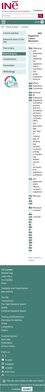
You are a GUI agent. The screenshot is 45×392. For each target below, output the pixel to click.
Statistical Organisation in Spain (17, 27)
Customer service (9, 336)
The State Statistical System (13, 304)
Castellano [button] (38, 10)
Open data (5, 339)
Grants (4, 323)
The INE (5, 297)
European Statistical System (13, 311)
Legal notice (6, 276)
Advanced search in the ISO (13, 40)
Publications (6, 343)
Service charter (8, 346)
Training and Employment (12, 317)
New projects (7, 292)
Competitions (7, 327)
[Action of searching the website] (40, 16)
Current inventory (10, 33)
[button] (39, 22)
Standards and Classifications (14, 288)
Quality (4, 307)
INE (2, 27)
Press (3, 283)
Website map (7, 273)
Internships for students (11, 320)
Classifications (9, 59)
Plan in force (8, 48)
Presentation (8, 65)
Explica (4, 330)
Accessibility (6, 280)
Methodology (9, 72)
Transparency (7, 301)
